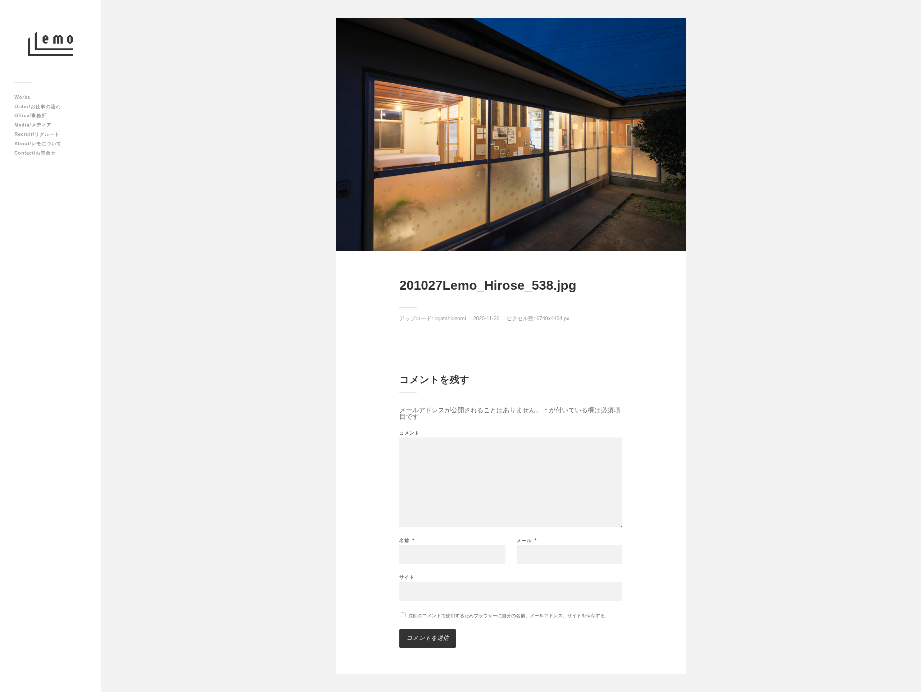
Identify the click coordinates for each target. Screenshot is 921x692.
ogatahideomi (450, 318)
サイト (406, 576)
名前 (406, 540)
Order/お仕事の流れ (37, 106)
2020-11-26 (486, 318)
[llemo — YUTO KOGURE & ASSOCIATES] (50, 43)
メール (527, 540)
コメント (409, 433)
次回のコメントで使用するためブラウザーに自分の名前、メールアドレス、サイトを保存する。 (508, 615)
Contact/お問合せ (35, 153)
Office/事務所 (30, 115)
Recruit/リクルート (37, 134)
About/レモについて (38, 143)
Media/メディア (32, 125)
